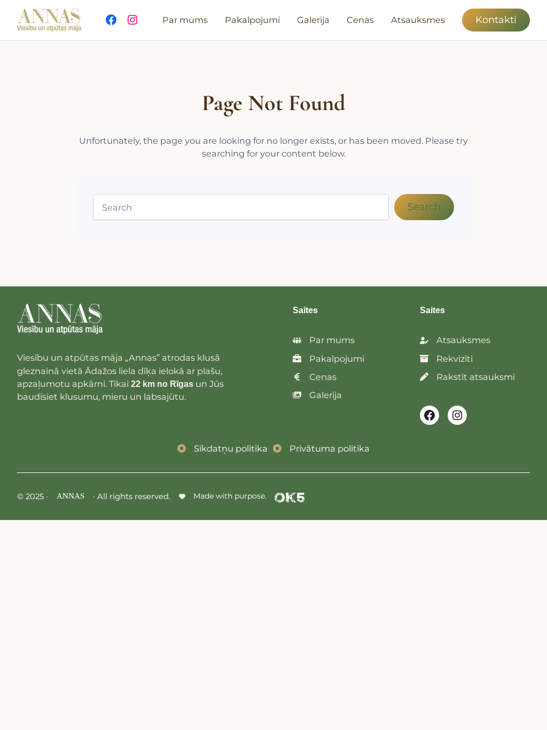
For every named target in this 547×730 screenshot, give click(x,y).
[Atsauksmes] (455, 339)
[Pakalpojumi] (328, 358)
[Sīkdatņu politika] (222, 448)
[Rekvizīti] (446, 358)
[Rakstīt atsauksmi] (467, 376)
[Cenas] (315, 376)
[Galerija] (317, 395)
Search (424, 207)
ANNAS (70, 496)
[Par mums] (324, 339)
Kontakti (496, 20)
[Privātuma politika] (321, 448)
